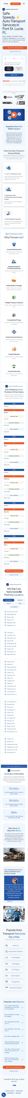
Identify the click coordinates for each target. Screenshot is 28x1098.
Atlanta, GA (10, 672)
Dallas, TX (10, 678)
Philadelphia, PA (11, 614)
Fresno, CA (10, 707)
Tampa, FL (10, 683)
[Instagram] (14, 1085)
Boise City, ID (11, 726)
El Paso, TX (10, 741)
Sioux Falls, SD (11, 654)
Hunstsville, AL (11, 689)
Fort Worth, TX (11, 752)
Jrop (16, 1079)
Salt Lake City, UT (12, 750)
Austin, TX (10, 739)
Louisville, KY (11, 691)
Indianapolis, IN (11, 643)
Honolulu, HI (10, 723)
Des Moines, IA (11, 651)
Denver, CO (10, 712)
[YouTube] (15, 1085)
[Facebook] (12, 1085)
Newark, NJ (10, 620)
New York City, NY (12, 611)
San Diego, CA (11, 710)
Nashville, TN (11, 675)
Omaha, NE (10, 649)
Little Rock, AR (11, 686)
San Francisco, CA (12, 731)
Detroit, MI (10, 641)
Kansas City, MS (11, 646)
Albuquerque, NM (12, 744)
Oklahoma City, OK (12, 747)
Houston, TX (10, 661)
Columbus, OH (11, 635)
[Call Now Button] (4, 1095)
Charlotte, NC (11, 681)
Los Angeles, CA (11, 701)
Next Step (14, 75)
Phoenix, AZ (10, 720)
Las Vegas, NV (11, 718)
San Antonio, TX (11, 670)
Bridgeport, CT (11, 625)
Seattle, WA (10, 715)
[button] (14, 115)
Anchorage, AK (11, 729)
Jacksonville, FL (11, 667)
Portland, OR (10, 704)
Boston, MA (10, 617)
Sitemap (18, 1093)
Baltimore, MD (11, 622)
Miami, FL (10, 664)
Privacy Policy (9, 1090)
